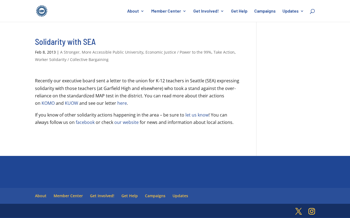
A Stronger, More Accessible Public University (101, 52)
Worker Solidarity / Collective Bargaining (72, 59)
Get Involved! (206, 11)
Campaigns (265, 11)
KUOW (71, 103)
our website (126, 122)
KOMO (48, 103)
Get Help (239, 11)
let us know (197, 115)
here (122, 103)
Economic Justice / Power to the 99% (178, 52)
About (133, 11)
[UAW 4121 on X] (298, 211)
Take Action (224, 52)
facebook (85, 122)
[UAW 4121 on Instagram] (311, 211)
